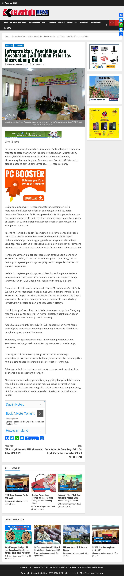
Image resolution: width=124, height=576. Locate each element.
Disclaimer (53, 567)
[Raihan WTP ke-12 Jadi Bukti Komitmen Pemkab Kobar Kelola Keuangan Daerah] (70, 483)
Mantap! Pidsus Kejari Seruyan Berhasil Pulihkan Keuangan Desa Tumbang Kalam (42, 499)
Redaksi (23, 567)
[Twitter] (121, 19)
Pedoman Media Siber (38, 567)
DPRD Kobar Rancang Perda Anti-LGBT (16, 496)
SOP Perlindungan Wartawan (90, 567)
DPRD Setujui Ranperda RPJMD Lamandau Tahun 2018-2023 (23, 449)
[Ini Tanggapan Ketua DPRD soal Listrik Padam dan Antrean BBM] (47, 534)
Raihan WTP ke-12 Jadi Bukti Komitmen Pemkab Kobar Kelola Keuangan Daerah (69, 498)
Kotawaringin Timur (37, 22)
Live (118, 22)
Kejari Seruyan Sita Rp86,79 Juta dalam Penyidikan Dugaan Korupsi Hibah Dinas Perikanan (17, 550)
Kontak (73, 567)
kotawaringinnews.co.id (17, 64)
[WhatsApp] (121, 24)
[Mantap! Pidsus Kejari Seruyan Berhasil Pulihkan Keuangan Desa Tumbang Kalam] (43, 483)
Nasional (7, 27)
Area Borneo (72, 22)
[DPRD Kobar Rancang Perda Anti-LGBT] (17, 483)
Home (6, 22)
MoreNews (85, 573)
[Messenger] (121, 29)
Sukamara (84, 22)
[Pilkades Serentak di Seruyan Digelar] (76, 534)
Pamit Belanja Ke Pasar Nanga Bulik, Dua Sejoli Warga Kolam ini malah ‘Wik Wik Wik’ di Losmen (63, 451)
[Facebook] (121, 15)
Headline (9, 46)
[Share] (121, 34)
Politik (68, 541)
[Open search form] (106, 25)
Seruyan (61, 22)
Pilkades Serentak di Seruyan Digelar (75, 548)
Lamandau (52, 22)
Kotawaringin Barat (18, 22)
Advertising (64, 567)
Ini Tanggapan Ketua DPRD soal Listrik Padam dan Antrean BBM (47, 548)
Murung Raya (95, 22)
